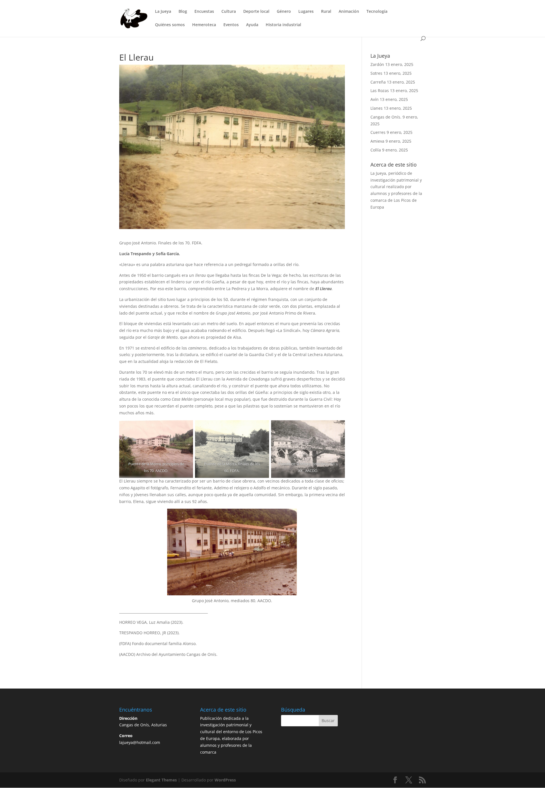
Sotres (376, 73)
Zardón (377, 64)
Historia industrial (283, 25)
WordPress (225, 780)
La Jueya (163, 11)
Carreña (378, 82)
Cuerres (377, 132)
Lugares (306, 11)
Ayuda (252, 25)
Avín (374, 99)
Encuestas (204, 11)
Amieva (377, 141)
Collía (375, 150)
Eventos (231, 25)
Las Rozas (379, 90)
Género (284, 11)
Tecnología (376, 11)
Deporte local (256, 11)
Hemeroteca (204, 25)
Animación (349, 11)
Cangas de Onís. (385, 117)
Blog (183, 11)
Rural (326, 11)
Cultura (228, 11)
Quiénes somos (170, 25)
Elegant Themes (161, 780)
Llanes (376, 108)
